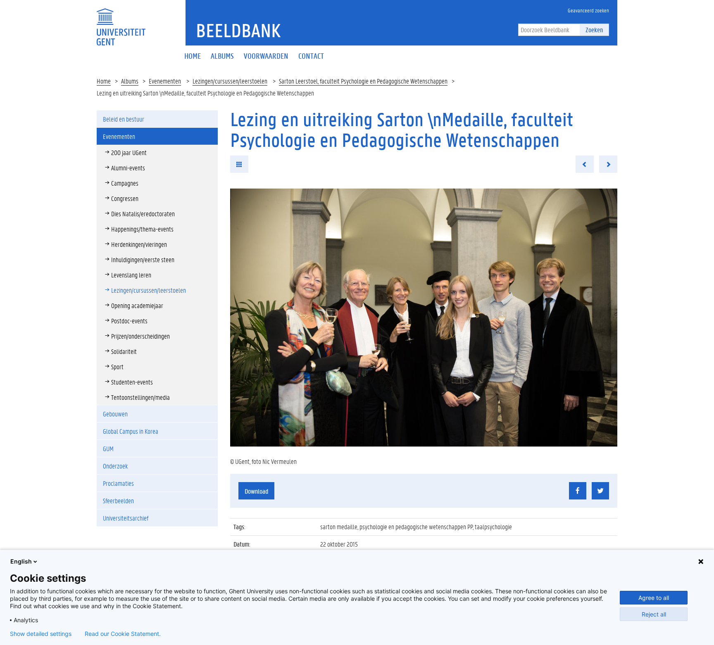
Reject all (654, 614)
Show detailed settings (40, 634)
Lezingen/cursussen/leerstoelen (230, 80)
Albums (129, 80)
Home (104, 80)
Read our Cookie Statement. (123, 634)
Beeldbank (238, 30)
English (21, 561)
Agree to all (653, 597)
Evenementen (165, 80)
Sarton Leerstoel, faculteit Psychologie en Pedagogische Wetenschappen (363, 80)
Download (256, 491)
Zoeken (594, 29)
